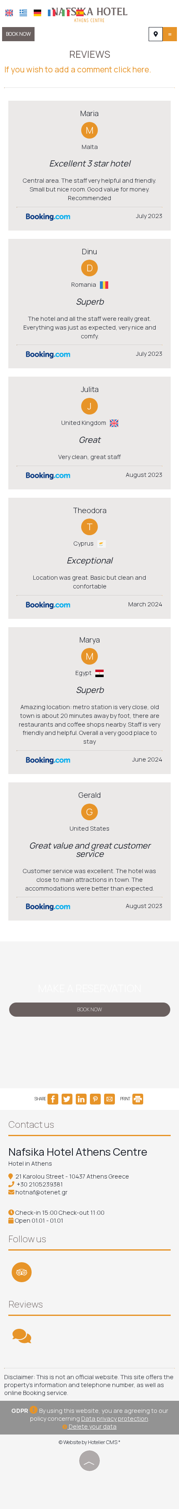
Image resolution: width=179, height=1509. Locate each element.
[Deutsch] (37, 12)
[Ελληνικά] (23, 12)
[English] (9, 12)
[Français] (51, 12)
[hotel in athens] (89, 13)
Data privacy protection (114, 1418)
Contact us (31, 1124)
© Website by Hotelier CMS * (89, 1442)
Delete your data (92, 1426)
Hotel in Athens (30, 1163)
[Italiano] (66, 12)
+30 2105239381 (40, 1184)
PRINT (125, 1099)
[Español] (80, 12)
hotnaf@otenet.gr (41, 1192)
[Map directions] (156, 34)
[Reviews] (21, 1340)
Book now (18, 33)
